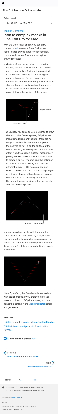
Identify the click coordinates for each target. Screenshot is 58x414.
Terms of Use (6, 409)
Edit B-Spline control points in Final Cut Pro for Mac (26, 328)
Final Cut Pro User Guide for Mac (22, 10)
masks (16, 48)
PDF (33, 338)
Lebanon (5, 402)
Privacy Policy (19, 409)
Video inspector (37, 303)
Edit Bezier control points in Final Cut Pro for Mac (29, 322)
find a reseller (17, 398)
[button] (15, 30)
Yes (20, 380)
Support (11, 387)
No (35, 380)
